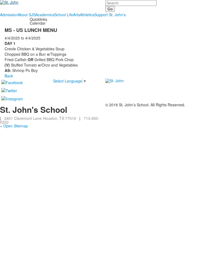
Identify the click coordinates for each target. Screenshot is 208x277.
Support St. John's (110, 14)
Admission (9, 14)
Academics (44, 14)
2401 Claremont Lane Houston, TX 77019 (40, 118)
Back (9, 75)
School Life (63, 14)
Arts (76, 14)
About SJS (26, 14)
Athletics (87, 14)
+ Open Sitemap (14, 125)
